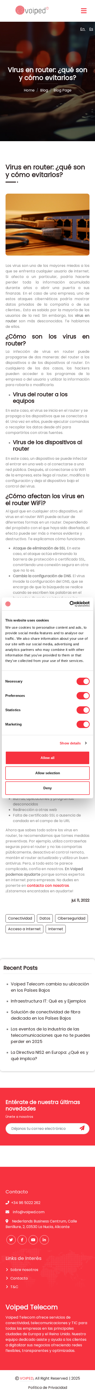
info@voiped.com (29, 1212)
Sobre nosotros (24, 1269)
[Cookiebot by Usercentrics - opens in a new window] (69, 604)
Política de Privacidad (47, 1387)
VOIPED (26, 1378)
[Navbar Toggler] (83, 11)
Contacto (19, 1278)
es (91, 29)
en (83, 29)
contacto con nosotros (48, 885)
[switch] (83, 695)
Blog (44, 90)
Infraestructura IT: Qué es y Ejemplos (48, 1001)
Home (29, 90)
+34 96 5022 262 (25, 1202)
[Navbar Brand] (31, 11)
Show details (70, 743)
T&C (14, 1286)
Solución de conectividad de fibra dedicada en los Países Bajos (45, 1015)
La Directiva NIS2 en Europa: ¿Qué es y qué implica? (49, 1055)
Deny (47, 788)
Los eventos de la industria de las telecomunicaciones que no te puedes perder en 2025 (50, 1035)
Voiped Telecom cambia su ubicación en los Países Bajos (50, 987)
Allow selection (47, 773)
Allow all (47, 758)
